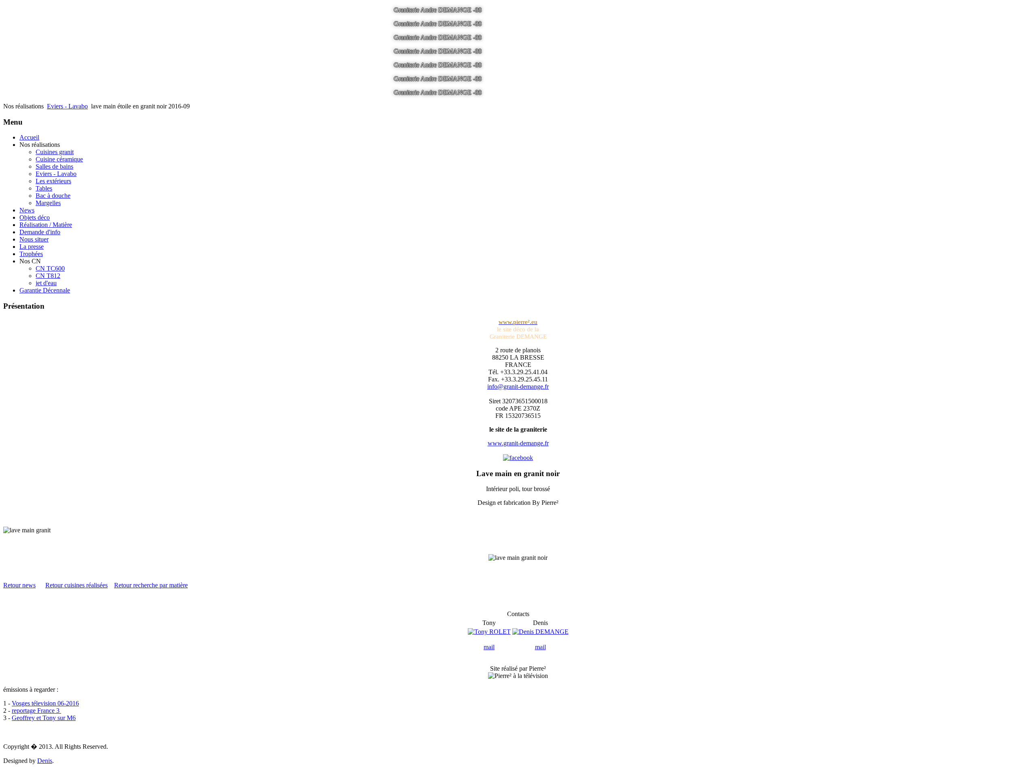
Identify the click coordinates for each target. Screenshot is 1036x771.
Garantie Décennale (44, 290)
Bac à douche (53, 195)
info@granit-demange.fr (518, 386)
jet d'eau (46, 283)
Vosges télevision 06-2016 (45, 703)
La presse (31, 246)
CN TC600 (50, 268)
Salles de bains (54, 166)
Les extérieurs (53, 181)
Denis (44, 760)
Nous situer (34, 239)
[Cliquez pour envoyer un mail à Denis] (540, 631)
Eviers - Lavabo (67, 106)
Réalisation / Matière (45, 224)
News (26, 210)
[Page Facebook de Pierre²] (518, 457)
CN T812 (48, 275)
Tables (44, 188)
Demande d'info (39, 232)
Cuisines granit (55, 151)
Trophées (31, 253)
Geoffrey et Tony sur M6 (44, 717)
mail (489, 647)
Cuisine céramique (59, 159)
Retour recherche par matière (151, 585)
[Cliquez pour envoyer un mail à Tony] (489, 631)
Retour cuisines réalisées (76, 585)
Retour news (19, 585)
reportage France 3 (36, 710)
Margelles (48, 202)
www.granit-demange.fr (518, 443)
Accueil (29, 137)
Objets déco (34, 217)
